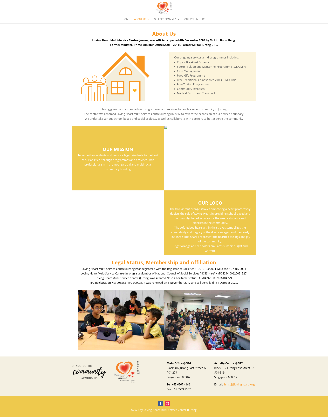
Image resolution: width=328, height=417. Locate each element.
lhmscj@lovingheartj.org (239, 384)
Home (126, 19)
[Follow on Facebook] (160, 403)
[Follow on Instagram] (167, 403)
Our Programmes (165, 19)
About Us (140, 19)
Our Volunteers (194, 19)
